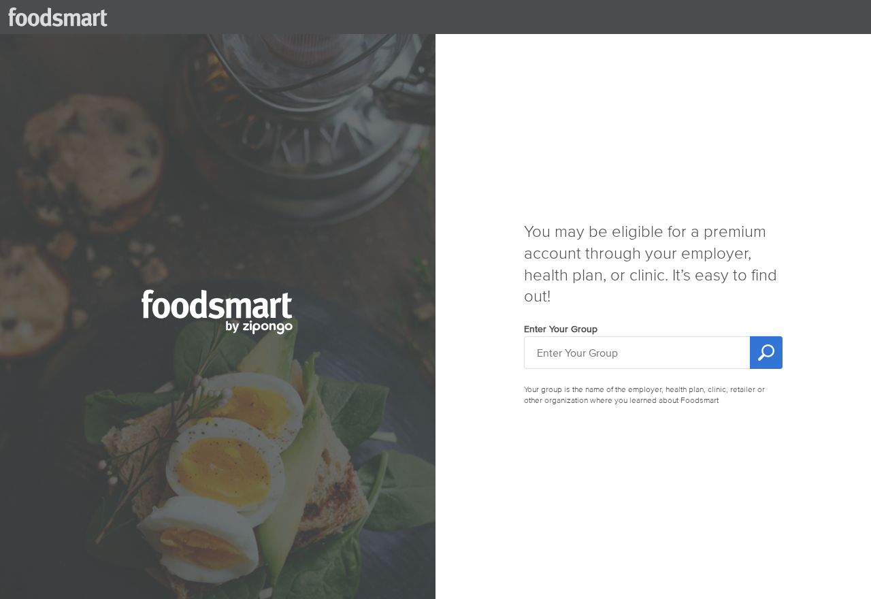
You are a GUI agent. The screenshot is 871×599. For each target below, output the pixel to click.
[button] (217, 335)
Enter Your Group (560, 329)
